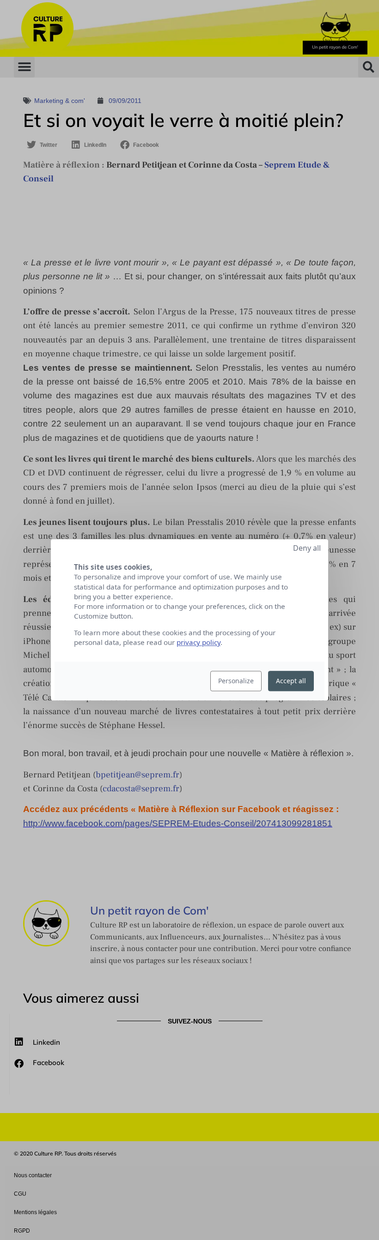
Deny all (307, 548)
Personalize (236, 681)
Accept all (291, 681)
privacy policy (198, 642)
